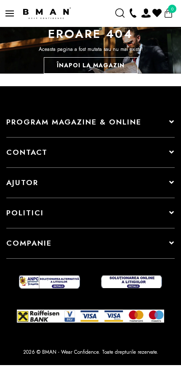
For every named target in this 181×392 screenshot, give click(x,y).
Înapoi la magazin (91, 65)
